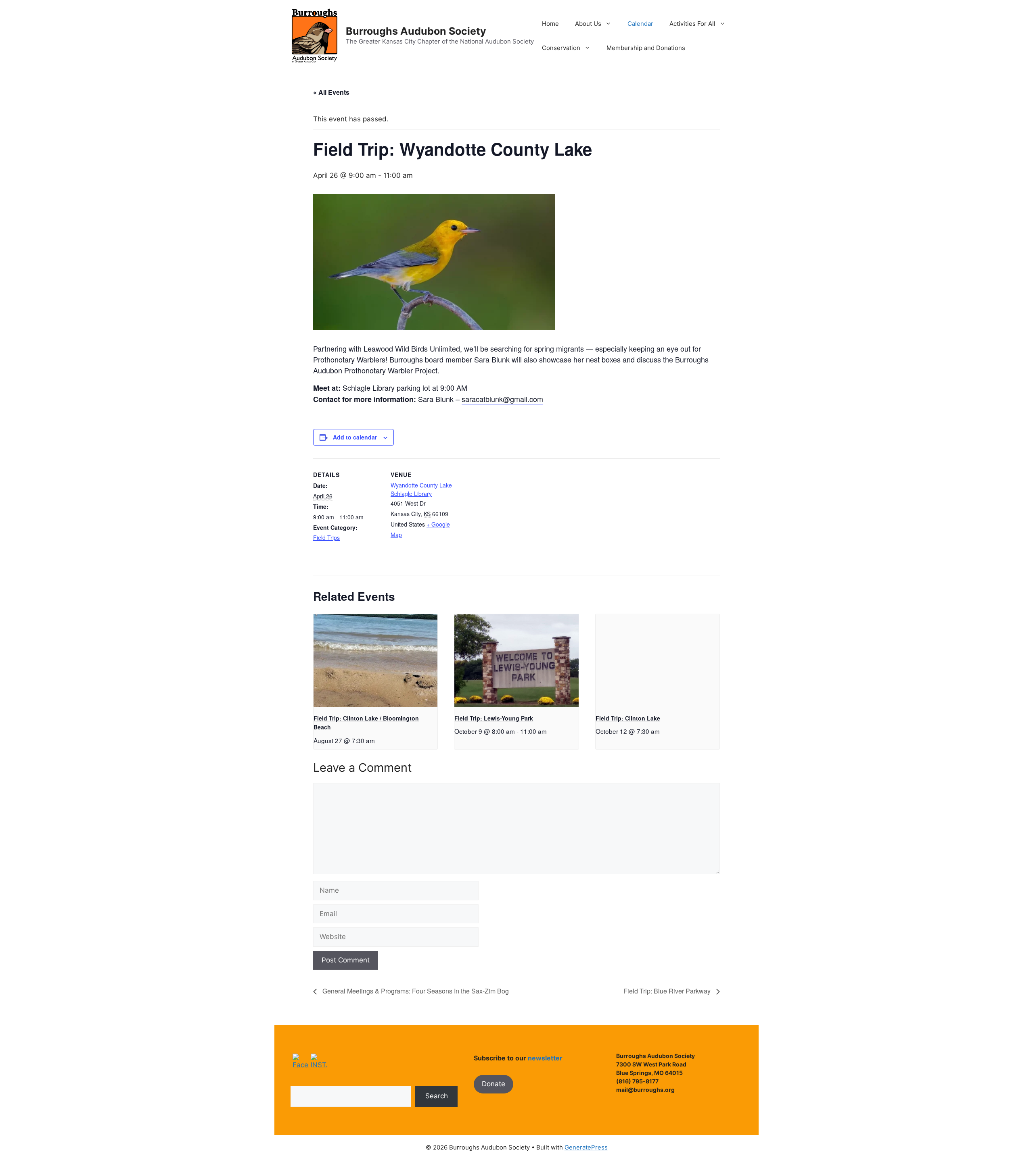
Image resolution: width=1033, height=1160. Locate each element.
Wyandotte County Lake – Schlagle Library (424, 489)
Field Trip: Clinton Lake (628, 718)
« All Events (331, 92)
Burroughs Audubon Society (416, 31)
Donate (493, 1084)
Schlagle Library (369, 387)
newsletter (545, 1058)
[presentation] (375, 660)
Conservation (561, 48)
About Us (588, 23)
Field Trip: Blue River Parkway (667, 990)
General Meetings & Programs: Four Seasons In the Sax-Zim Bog (415, 990)
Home (550, 23)
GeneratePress (586, 1147)
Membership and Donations (645, 48)
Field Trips (326, 537)
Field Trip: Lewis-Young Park (493, 718)
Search (436, 1096)
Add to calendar (355, 437)
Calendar (640, 23)
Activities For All (692, 23)
